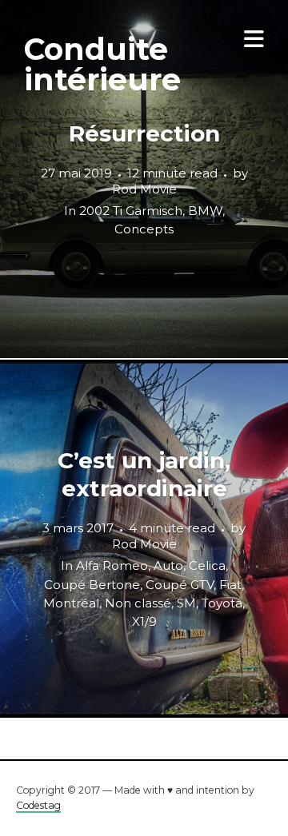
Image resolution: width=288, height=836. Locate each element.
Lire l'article (144, 179)
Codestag (38, 805)
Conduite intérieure (102, 64)
